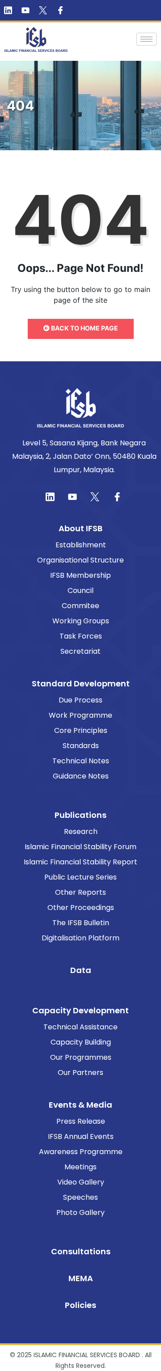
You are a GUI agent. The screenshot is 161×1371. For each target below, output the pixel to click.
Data (80, 970)
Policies (80, 1305)
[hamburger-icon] (146, 39)
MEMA (80, 1278)
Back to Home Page (84, 328)
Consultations (80, 1251)
